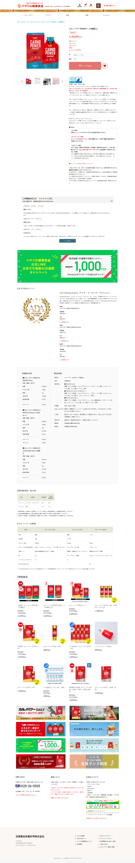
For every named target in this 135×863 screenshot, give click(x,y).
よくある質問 (80, 836)
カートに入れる (86, 66)
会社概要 (79, 844)
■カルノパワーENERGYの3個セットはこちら (81, 163)
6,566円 (47, 616)
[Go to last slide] (22, 81)
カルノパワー (28, 15)
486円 (47, 650)
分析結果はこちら (65, 322)
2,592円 (21, 657)
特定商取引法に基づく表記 (108, 841)
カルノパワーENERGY (75, 50)
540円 (47, 696)
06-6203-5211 (21, 845)
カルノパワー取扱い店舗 (107, 847)
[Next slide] (62, 81)
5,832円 (99, 693)
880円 (98, 650)
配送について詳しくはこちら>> (60, 797)
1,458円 (99, 611)
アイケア (48, 15)
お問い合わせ (104, 844)
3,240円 (21, 691)
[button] (28, 81)
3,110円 (21, 616)
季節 (87, 15)
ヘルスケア (106, 15)
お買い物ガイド (81, 838)
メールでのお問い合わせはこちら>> (26, 795)
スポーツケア (26, 22)
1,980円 (73, 700)
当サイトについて (105, 836)
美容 (67, 15)
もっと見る (68, 240)
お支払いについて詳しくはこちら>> (96, 818)
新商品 (71, 47)
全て (18, 22)
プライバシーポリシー (106, 838)
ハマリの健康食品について (84, 841)
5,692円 (73, 614)
